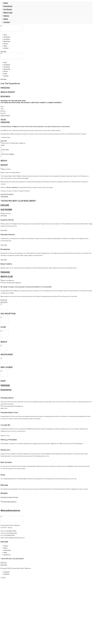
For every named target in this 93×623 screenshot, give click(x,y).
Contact (6, 22)
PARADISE (5, 272)
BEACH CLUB (7, 276)
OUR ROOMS (6, 209)
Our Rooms (7, 9)
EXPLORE (5, 205)
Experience (7, 6)
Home (5, 3)
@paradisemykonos (10, 510)
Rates (5, 19)
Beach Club (7, 12)
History (6, 16)
